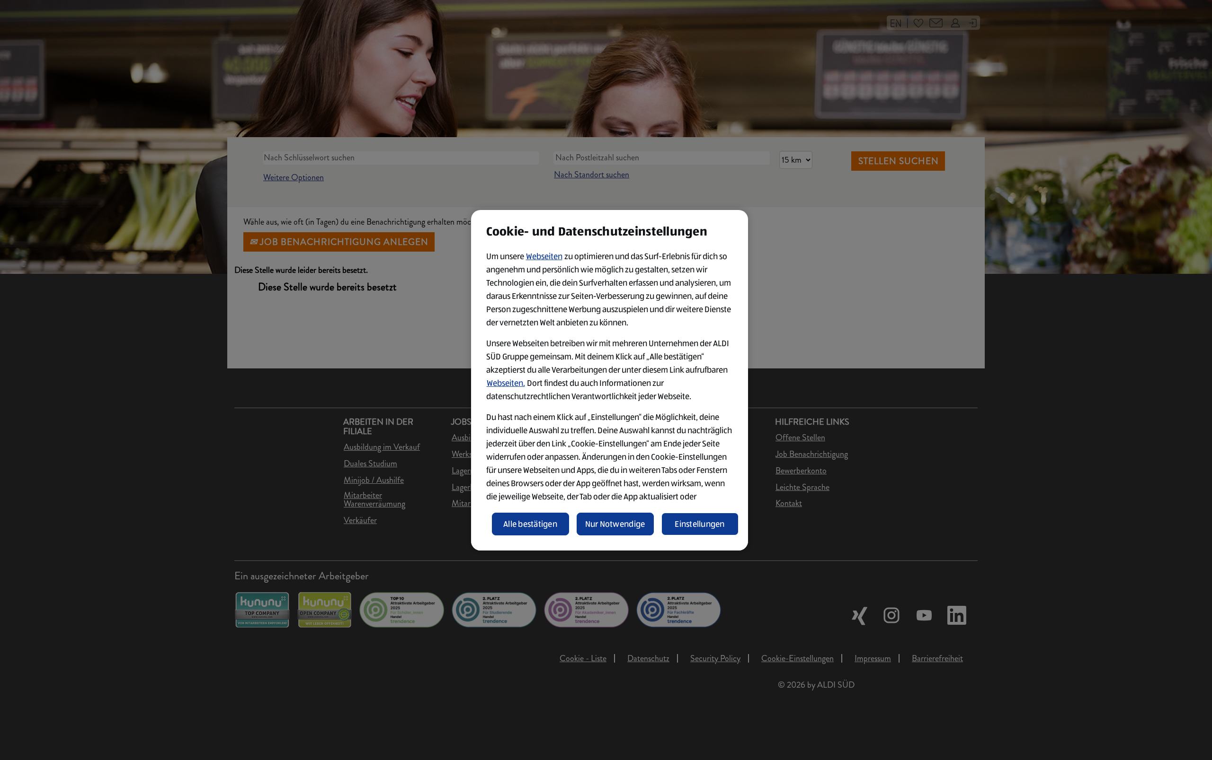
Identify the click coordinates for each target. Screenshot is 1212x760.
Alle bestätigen (530, 524)
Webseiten (544, 256)
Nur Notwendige (615, 524)
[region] (609, 380)
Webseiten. (506, 383)
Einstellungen (700, 524)
